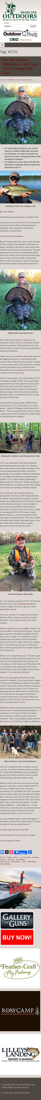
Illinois (15, 857)
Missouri (3, 859)
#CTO (24, 862)
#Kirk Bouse (32, 862)
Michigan (36, 857)
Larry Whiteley (27, 80)
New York (11, 859)
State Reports (20, 859)
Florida (9, 857)
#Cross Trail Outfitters (13, 862)
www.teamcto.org (26, 604)
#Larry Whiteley (5, 864)
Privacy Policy (25, 40)
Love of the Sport (25, 857)
